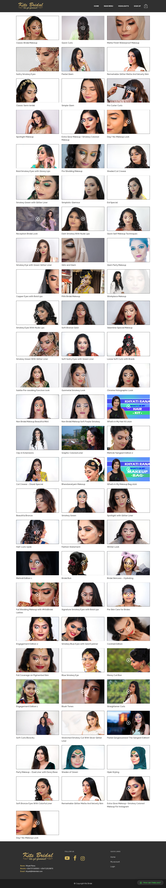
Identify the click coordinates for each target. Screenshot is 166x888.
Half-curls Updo (24, 547)
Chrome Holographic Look (120, 390)
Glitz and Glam (69, 265)
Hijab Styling (113, 772)
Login (112, 867)
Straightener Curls (116, 706)
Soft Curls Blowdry (25, 737)
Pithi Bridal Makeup (71, 296)
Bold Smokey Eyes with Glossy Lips (33, 171)
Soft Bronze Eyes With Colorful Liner (34, 803)
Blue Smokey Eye (70, 675)
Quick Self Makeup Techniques (122, 233)
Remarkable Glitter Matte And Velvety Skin (128, 74)
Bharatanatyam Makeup (73, 484)
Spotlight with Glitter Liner (120, 515)
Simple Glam (68, 105)
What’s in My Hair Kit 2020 (119, 421)
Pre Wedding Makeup (72, 171)
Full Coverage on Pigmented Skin (32, 675)
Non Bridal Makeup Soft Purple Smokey (81, 421)
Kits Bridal (88, 883)
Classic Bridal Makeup (26, 43)
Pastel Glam (67, 74)
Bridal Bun (66, 578)
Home (112, 857)
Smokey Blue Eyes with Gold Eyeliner (80, 644)
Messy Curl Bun (114, 675)
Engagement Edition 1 (27, 706)
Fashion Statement (71, 547)
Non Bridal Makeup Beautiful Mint (32, 421)
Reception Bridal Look (27, 233)
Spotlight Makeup (25, 137)
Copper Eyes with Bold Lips (29, 296)
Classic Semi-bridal (25, 105)
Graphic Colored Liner (72, 453)
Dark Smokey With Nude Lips (76, 233)
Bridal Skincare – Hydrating (120, 578)
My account (115, 862)
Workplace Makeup (116, 296)
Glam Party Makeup (116, 265)
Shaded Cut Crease (116, 171)
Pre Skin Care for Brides (118, 609)
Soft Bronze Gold (70, 327)
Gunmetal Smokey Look (73, 390)
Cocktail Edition (114, 644)
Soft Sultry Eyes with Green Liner (78, 359)
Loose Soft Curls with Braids (121, 359)
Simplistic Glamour (71, 202)
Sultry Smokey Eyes (25, 74)
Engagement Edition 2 (27, 644)
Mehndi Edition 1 (24, 578)
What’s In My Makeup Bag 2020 (122, 484)
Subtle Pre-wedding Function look (33, 390)
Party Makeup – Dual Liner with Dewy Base (37, 772)
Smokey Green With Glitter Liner (32, 359)
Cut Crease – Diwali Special (29, 484)
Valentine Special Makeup (119, 327)
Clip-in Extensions (25, 453)
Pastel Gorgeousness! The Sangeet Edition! (128, 737)
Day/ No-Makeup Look (118, 137)
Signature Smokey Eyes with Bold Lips (80, 609)
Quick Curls (67, 43)
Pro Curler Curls (114, 105)
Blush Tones (67, 706)
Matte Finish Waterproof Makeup (123, 43)
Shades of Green (70, 772)
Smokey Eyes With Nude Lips (30, 327)
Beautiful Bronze (24, 515)
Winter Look (113, 547)
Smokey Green (69, 515)
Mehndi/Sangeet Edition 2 (120, 453)
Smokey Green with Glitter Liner (32, 202)
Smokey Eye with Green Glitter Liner (34, 265)
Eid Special (112, 202)
